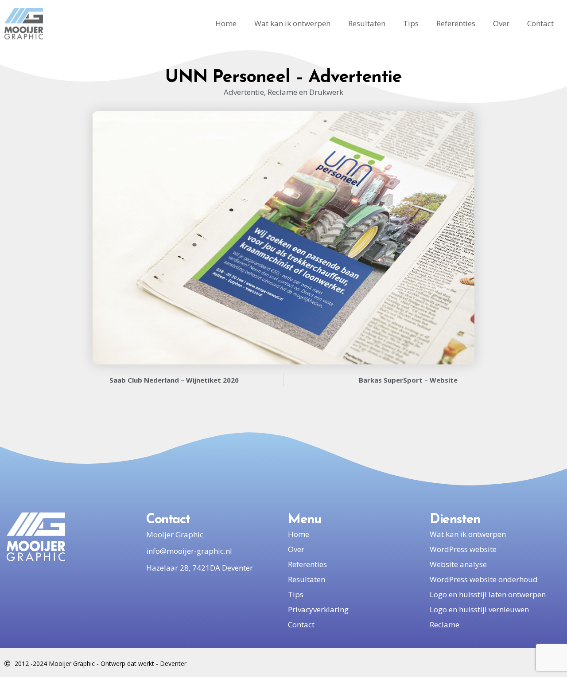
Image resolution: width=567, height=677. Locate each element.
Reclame (444, 624)
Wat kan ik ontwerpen (292, 23)
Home (226, 23)
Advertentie (244, 92)
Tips (411, 23)
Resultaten (366, 23)
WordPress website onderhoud (484, 579)
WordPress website (463, 549)
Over (501, 23)
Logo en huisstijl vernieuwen (479, 609)
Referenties (455, 23)
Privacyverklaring (318, 609)
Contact (540, 23)
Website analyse (458, 564)
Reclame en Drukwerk (305, 92)
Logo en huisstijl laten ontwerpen (488, 594)
